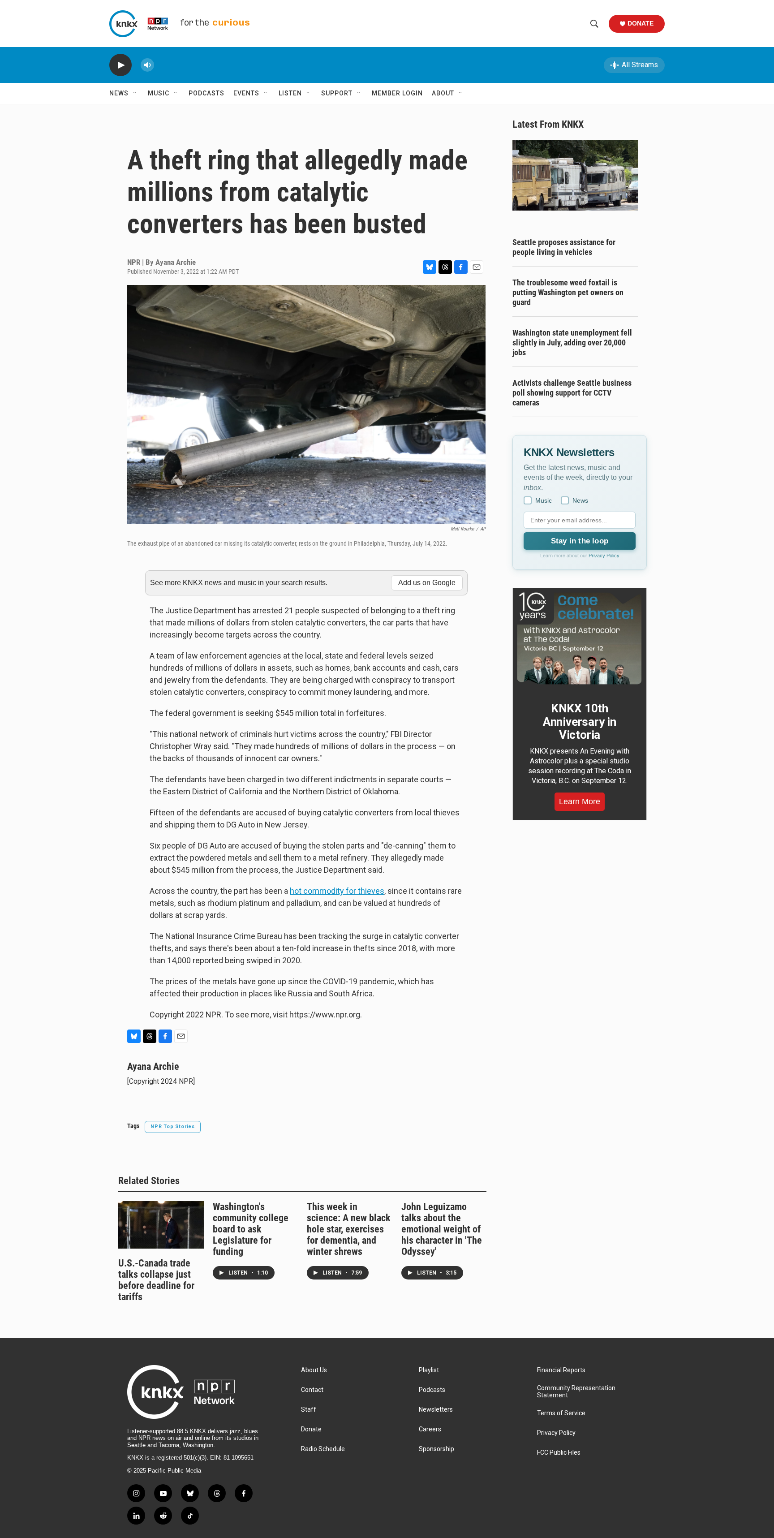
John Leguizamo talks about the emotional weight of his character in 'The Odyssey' (441, 1229)
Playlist (429, 1370)
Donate (641, 23)
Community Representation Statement (576, 1392)
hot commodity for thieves (337, 891)
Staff (308, 1409)
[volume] (147, 65)
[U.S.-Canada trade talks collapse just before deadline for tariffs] (161, 1225)
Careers (430, 1429)
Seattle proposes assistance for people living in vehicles (563, 247)
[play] (120, 65)
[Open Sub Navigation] (135, 93)
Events (246, 93)
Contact (312, 1390)
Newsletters (436, 1409)
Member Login (397, 93)
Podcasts (206, 93)
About (443, 93)
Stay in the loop (579, 541)
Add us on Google (427, 582)
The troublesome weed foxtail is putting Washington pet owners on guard (568, 292)
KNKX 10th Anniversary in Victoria (579, 722)
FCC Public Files (558, 1452)
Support (337, 93)
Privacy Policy (604, 555)
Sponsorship (436, 1449)
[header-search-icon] (594, 24)
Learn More (579, 801)
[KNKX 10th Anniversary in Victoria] (579, 638)
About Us (314, 1370)
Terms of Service (561, 1413)
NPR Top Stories (172, 1126)
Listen (290, 93)
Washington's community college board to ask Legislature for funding (250, 1229)
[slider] (161, 64)
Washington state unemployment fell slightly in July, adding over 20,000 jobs (572, 342)
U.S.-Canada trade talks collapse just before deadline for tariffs (156, 1280)
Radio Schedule (323, 1449)
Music (158, 93)
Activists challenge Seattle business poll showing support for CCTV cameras (572, 392)
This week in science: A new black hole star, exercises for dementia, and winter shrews (349, 1229)
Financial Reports (561, 1370)
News (119, 93)
